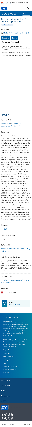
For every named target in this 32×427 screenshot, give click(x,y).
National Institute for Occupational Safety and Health (15, 250)
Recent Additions (8, 357)
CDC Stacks (9, 317)
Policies (4, 391)
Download (5, 38)
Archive (4, 401)
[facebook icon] (2, 414)
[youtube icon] (2, 418)
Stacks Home (7, 350)
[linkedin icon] (12, 414)
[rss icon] (12, 418)
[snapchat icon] (8, 418)
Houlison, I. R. (19, 33)
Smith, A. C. (5, 126)
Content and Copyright (10, 366)
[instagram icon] (8, 414)
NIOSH (5, 229)
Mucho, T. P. (7, 33)
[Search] (28, 8)
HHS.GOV (4, 424)
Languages (5, 396)
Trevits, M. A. (15, 126)
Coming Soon (7, 360)
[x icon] (5, 414)
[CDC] (4, 8)
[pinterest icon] (5, 418)
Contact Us (6, 373)
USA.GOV (12, 424)
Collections (6, 353)
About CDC (5, 386)
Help (4, 363)
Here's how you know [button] (7, 3)
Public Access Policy (9, 370)
